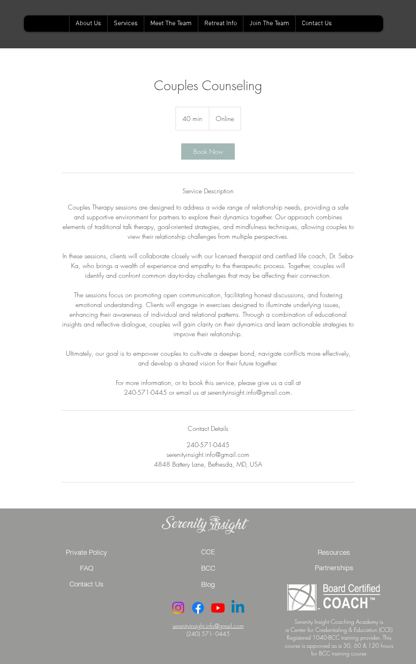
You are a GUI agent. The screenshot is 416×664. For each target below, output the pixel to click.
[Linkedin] (238, 608)
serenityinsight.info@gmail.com (208, 625)
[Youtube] (218, 608)
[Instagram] (178, 608)
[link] (208, 151)
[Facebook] (198, 608)
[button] (86, 568)
